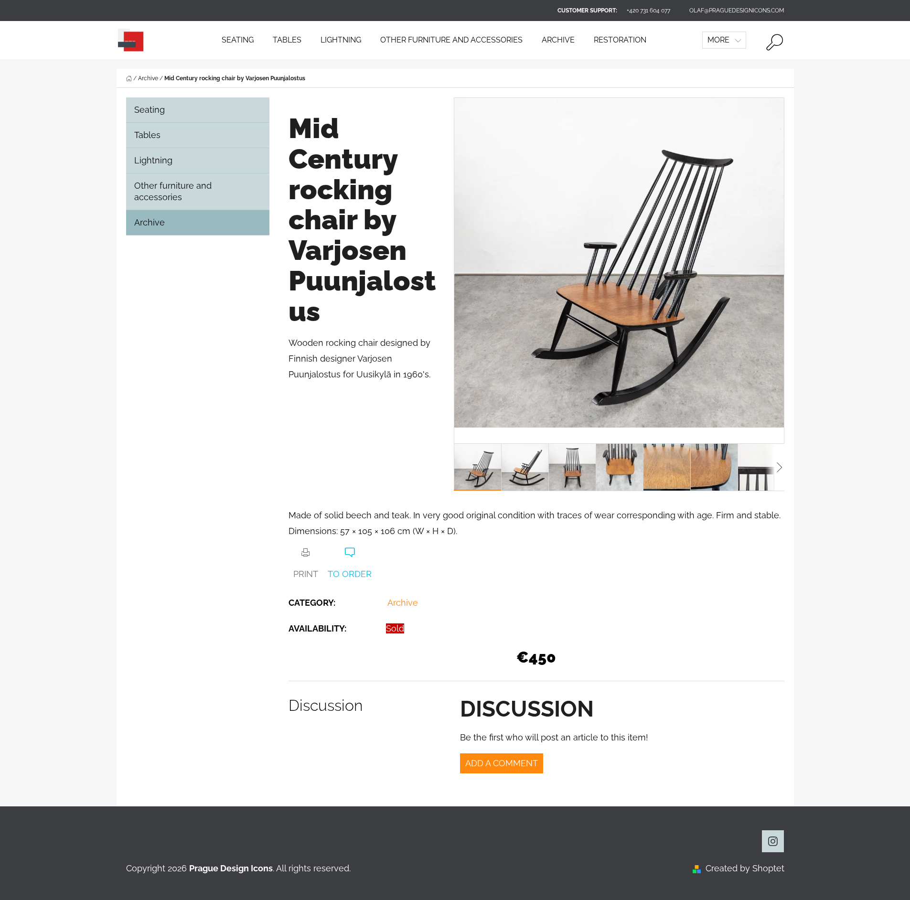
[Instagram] (773, 841)
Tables (147, 135)
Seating (149, 110)
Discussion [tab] (326, 705)
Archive (149, 222)
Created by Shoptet (745, 868)
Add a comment (501, 763)
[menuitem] (237, 40)
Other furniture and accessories (173, 191)
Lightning (153, 160)
